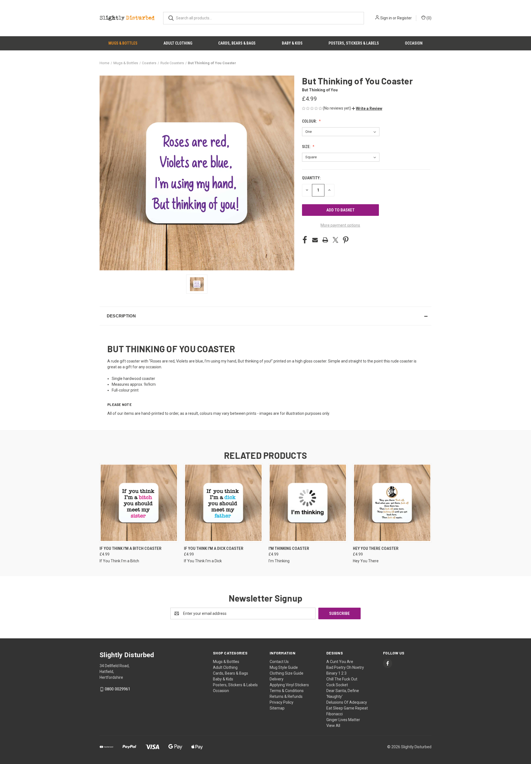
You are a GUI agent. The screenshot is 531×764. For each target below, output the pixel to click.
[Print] (325, 240)
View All (333, 725)
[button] (367, 108)
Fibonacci (334, 714)
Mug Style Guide (284, 667)
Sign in (386, 18)
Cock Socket (337, 685)
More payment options (340, 225)
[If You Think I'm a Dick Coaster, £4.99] (223, 503)
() (428, 18)
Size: (306, 146)
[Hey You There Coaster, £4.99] (392, 503)
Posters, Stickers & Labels (354, 43)
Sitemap (277, 708)
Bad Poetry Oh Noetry (345, 667)
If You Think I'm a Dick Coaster (213, 548)
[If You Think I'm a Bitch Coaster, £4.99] (139, 503)
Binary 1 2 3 (336, 673)
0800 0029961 (117, 689)
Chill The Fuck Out (341, 679)
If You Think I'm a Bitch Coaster (131, 548)
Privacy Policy (281, 702)
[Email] (315, 240)
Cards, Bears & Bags (237, 43)
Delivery (276, 679)
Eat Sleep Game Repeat (347, 708)
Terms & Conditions (287, 690)
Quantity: (311, 178)
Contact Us (279, 661)
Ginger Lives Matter (343, 720)
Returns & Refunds (286, 696)
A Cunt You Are (339, 661)
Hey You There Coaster (376, 548)
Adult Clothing (177, 43)
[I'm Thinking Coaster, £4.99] (308, 503)
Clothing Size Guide (286, 673)
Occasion (414, 43)
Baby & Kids (292, 43)
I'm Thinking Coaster (289, 548)
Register (404, 18)
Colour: (309, 121)
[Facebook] (305, 240)
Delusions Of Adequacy (346, 702)
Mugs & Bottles (122, 43)
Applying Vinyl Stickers (289, 685)
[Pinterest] (345, 240)
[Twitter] (335, 240)
